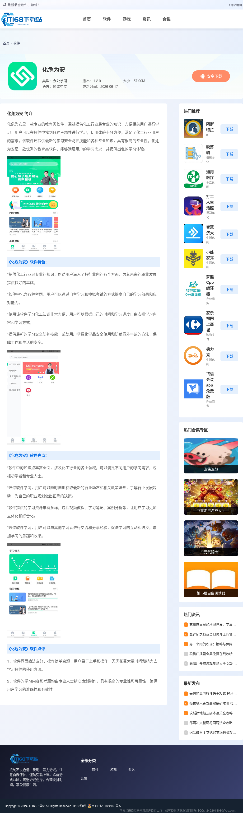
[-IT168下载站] (21, 20)
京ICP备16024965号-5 (106, 806)
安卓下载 (214, 76)
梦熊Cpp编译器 (210, 285)
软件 (107, 19)
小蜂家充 (210, 254)
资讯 (147, 19)
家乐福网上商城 (210, 321)
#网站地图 (235, 5)
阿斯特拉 (210, 126)
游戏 (127, 19)
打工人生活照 (210, 202)
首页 (87, 19)
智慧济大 (210, 229)
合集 (167, 19)
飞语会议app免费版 (210, 385)
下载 (229, 129)
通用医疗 (210, 174)
